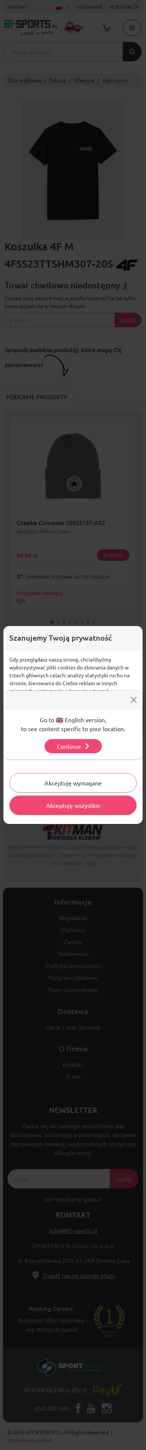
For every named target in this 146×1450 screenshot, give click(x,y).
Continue (69, 746)
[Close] (134, 700)
